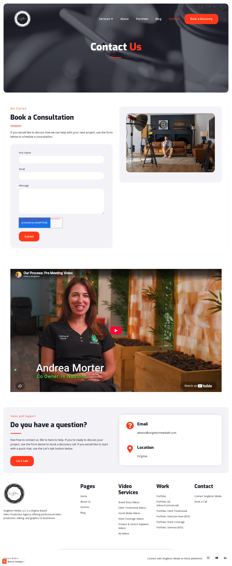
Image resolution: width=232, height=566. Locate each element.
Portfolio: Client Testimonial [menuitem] (171, 511)
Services (104, 19)
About (124, 19)
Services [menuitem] (84, 507)
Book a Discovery (201, 19)
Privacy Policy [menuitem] (10, 558)
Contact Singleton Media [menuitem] (207, 496)
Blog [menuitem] (82, 512)
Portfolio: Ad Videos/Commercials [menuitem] (167, 503)
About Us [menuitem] (85, 501)
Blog (158, 19)
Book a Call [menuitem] (200, 501)
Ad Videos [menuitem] (123, 533)
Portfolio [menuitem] (161, 496)
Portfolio (142, 19)
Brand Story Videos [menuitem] (128, 502)
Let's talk (22, 461)
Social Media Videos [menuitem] (129, 513)
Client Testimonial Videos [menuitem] (132, 507)
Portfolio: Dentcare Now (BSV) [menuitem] (173, 516)
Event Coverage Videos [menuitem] (131, 518)
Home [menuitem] (83, 496)
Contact (174, 19)
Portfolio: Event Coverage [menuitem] (170, 522)
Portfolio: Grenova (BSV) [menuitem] (169, 527)
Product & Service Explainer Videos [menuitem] (133, 526)
